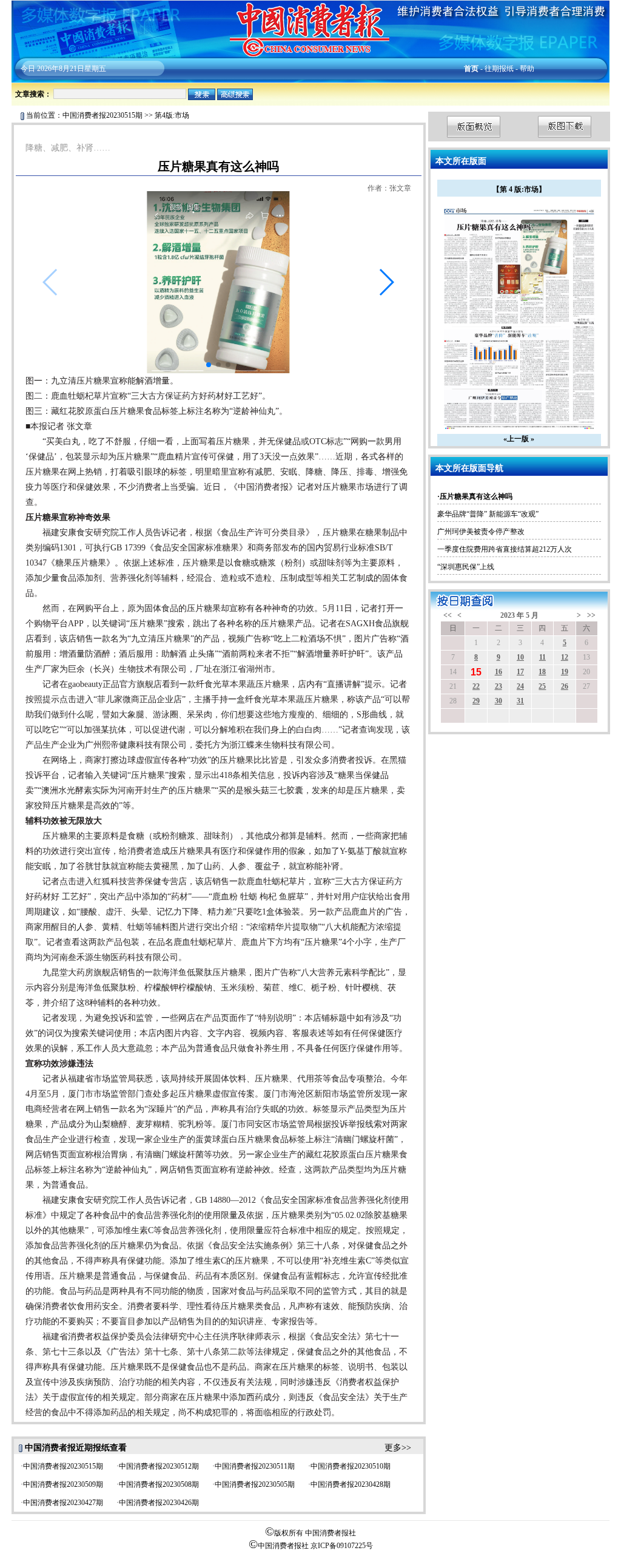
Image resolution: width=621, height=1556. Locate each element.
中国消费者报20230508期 (159, 1484)
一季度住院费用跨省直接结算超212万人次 (504, 549)
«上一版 (516, 439)
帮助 (527, 68)
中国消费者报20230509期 (63, 1484)
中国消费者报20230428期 (350, 1484)
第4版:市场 (172, 115)
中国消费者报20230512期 (159, 1466)
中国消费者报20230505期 (255, 1484)
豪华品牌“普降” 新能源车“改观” (488, 514)
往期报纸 (499, 68)
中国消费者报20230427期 (63, 1502)
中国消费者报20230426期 (159, 1502)
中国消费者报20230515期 (102, 115)
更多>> (397, 1447)
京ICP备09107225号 (341, 1545)
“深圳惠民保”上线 (465, 567)
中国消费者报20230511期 (255, 1466)
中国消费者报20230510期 (350, 1466)
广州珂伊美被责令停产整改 (481, 531)
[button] (386, 282)
